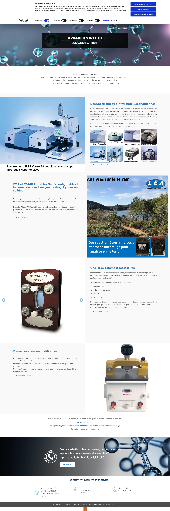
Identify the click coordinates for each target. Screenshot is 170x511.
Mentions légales (111, 505)
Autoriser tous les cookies (143, 4)
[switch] (63, 20)
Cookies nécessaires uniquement (143, 14)
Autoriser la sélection (143, 9)
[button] (100, 165)
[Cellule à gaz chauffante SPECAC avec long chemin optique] (42, 300)
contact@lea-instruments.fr (88, 493)
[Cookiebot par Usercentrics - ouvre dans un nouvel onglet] (23, 20)
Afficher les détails (109, 20)
